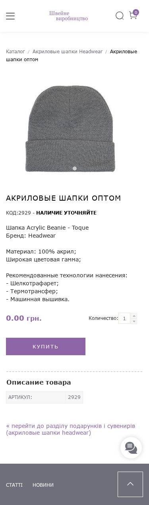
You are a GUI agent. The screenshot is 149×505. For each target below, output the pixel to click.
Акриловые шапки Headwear (68, 51)
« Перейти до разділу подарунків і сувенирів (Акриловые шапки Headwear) (70, 429)
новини (43, 485)
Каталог (15, 51)
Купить (46, 346)
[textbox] (124, 318)
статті (14, 485)
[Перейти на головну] (74, 16)
